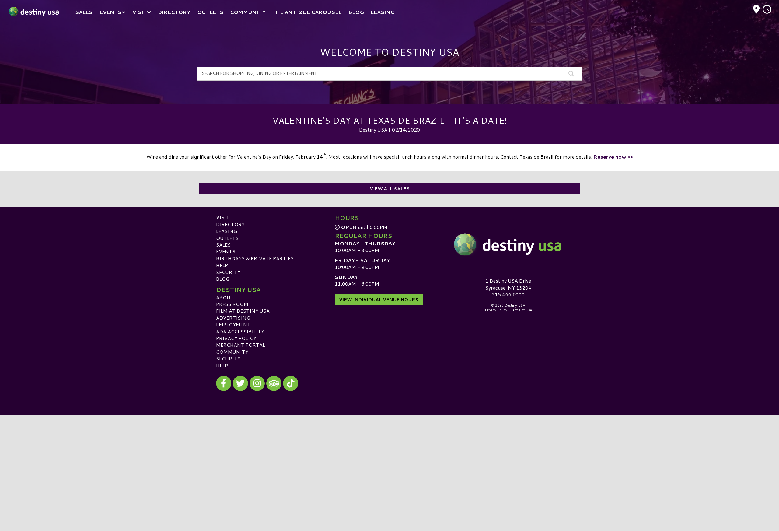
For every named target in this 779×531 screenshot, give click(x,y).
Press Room (232, 304)
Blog (222, 278)
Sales (223, 244)
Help (222, 265)
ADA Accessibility (240, 331)
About (225, 297)
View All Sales (390, 189)
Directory (230, 224)
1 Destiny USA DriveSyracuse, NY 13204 (508, 284)
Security (228, 272)
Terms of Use (521, 310)
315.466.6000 (508, 294)
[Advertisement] (389, 457)
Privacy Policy (236, 338)
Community (232, 351)
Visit (222, 217)
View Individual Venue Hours (378, 300)
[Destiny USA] (508, 244)
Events (225, 251)
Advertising (233, 317)
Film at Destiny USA (243, 310)
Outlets (227, 237)
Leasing (226, 230)
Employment (233, 324)
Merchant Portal (240, 344)
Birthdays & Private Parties (255, 258)
